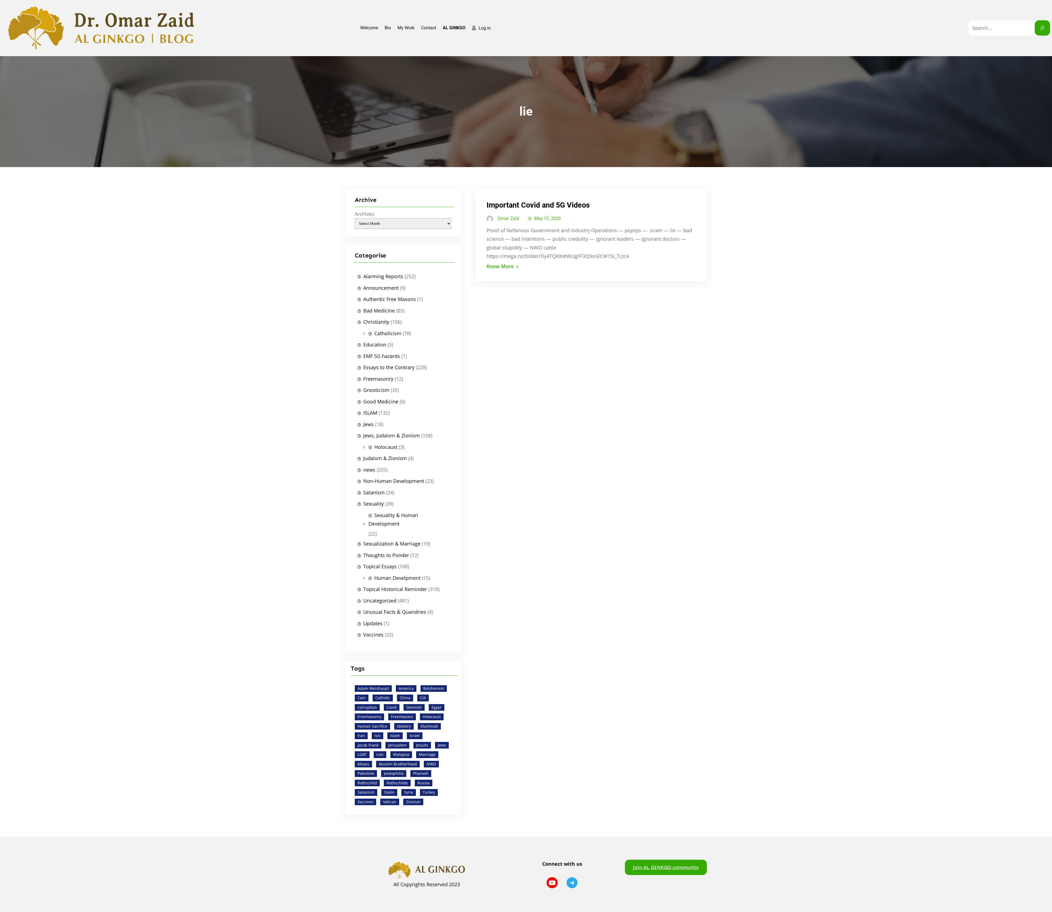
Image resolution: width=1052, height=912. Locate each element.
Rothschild (367, 782)
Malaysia (401, 754)
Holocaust (386, 447)
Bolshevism (433, 688)
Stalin (389, 792)
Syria (408, 792)
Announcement (381, 288)
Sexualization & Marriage (392, 543)
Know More (500, 266)
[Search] (1042, 28)
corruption (367, 707)
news (369, 469)
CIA (423, 697)
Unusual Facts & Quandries (394, 612)
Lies (380, 754)
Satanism (374, 492)
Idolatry (404, 726)
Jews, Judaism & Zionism (391, 435)
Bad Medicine (379, 310)
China (405, 697)
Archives (364, 214)
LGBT (362, 754)
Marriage (427, 754)
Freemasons (402, 716)
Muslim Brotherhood (398, 764)
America (406, 688)
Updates (372, 623)
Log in (485, 28)
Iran (361, 735)
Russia (424, 782)
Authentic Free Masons (389, 299)
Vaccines (373, 634)
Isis (378, 735)
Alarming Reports (383, 276)
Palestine (366, 773)
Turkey (429, 792)
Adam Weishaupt (373, 688)
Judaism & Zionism (385, 458)
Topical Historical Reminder (395, 589)
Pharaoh (420, 773)
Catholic (382, 697)
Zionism (413, 801)
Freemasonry (378, 378)
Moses (363, 764)
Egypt (436, 707)
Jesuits (422, 745)
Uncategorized (379, 600)
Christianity (376, 322)
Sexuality (373, 503)
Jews (368, 424)
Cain (362, 697)
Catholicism (387, 333)
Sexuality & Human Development (393, 519)
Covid (392, 707)
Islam (395, 735)
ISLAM (370, 412)
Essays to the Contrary (388, 367)
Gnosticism (376, 390)
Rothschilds (397, 782)
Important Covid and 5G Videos (538, 205)
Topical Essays (380, 566)
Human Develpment (397, 578)
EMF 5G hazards (381, 356)
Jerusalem (397, 745)
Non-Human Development (393, 481)
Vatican (389, 801)
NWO (431, 764)
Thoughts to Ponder (386, 555)
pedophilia (394, 773)
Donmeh (414, 707)
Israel (415, 735)
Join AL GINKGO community (666, 867)
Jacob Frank (368, 745)
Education (374, 344)
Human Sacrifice (372, 726)
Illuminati (429, 726)
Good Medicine (380, 401)
